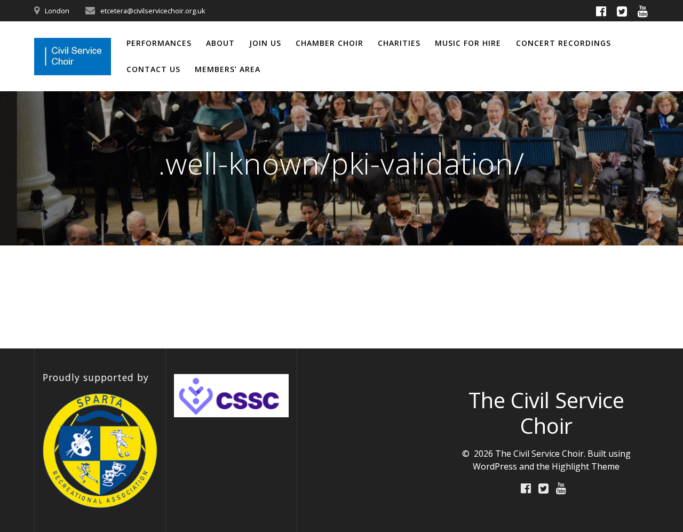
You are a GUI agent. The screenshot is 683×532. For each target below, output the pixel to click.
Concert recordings (563, 43)
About (220, 43)
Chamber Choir (329, 43)
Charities (399, 43)
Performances (159, 43)
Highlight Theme (586, 466)
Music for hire (468, 43)
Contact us (153, 69)
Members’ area (227, 69)
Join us (265, 43)
